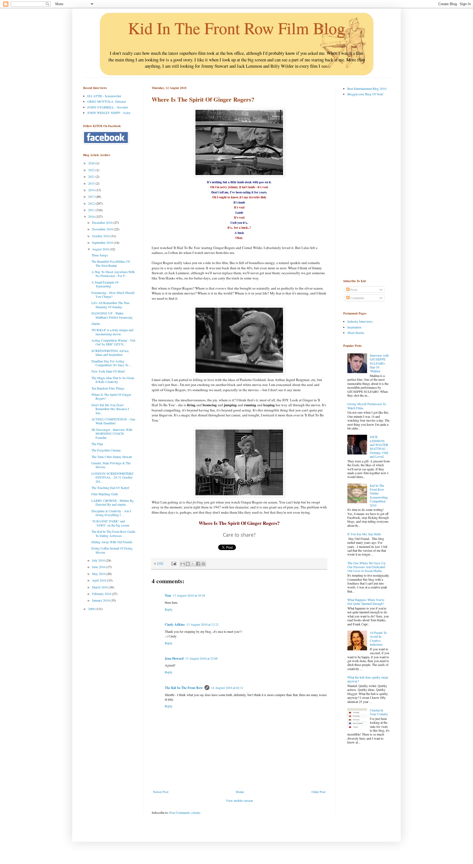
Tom (168, 595)
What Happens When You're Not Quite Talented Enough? (365, 601)
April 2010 (99, 580)
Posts (353, 289)
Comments (357, 298)
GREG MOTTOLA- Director (106, 101)
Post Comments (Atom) (184, 812)
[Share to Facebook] (198, 564)
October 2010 (101, 236)
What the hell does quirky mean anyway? (367, 679)
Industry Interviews (360, 321)
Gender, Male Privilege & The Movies (111, 465)
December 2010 (102, 222)
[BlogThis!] (188, 564)
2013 (92, 196)
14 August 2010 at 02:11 (227, 687)
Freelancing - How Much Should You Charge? (112, 294)
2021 (92, 176)
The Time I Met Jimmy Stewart (111, 456)
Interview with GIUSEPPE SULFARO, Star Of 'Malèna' (379, 363)
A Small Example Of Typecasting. (105, 284)
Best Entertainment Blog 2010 (366, 88)
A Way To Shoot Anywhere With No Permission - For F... (113, 274)
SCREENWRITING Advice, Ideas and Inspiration (110, 352)
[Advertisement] (365, 187)
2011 (92, 210)
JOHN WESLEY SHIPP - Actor (108, 112)
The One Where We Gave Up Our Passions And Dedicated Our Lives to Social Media (366, 567)
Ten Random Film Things (108, 388)
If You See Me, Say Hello (364, 534)
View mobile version (239, 800)
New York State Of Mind (108, 371)
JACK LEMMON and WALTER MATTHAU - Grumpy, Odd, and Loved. (379, 446)
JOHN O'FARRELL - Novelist (107, 107)
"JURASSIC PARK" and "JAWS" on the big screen (110, 523)
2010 (92, 216)
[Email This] (182, 564)
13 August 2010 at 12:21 (202, 624)
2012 (92, 203)
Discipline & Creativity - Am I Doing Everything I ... (111, 513)
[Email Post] (173, 563)
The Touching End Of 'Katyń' (110, 487)
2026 (92, 163)
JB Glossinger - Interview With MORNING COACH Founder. (111, 433)
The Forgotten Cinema (105, 450)
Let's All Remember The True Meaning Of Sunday (110, 305)
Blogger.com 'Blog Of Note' (365, 94)
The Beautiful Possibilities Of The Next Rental (110, 263)
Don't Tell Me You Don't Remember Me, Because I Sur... (110, 409)
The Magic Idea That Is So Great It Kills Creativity (112, 380)
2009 (92, 608)
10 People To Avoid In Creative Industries (378, 638)
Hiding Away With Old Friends (111, 542)
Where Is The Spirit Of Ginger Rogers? (111, 396)
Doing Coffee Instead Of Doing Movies (111, 550)
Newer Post (160, 791)
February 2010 (102, 593)
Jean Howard (174, 658)
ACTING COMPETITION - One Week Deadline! (113, 421)
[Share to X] (193, 564)
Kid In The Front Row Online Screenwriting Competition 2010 (379, 495)
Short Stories (355, 332)
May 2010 (99, 573)
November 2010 (103, 229)
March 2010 (100, 587)
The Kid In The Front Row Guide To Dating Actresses (113, 533)
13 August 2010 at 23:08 (201, 658)
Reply (168, 609)
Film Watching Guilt (104, 494)
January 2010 (101, 600)
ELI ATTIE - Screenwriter (104, 96)
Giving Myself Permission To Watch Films (366, 406)
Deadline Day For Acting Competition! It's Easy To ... (111, 363)
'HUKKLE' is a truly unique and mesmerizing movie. (112, 332)
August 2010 (101, 249)
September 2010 (103, 242)
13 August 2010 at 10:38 (189, 595)
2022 (92, 170)
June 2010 (99, 567)
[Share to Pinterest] (203, 564)
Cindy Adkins (175, 624)
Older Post (318, 791)
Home (240, 791)
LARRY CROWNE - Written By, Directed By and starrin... (112, 502)
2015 (92, 183)
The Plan (97, 444)
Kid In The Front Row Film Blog (236, 28)
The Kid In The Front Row (184, 687)
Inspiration (354, 327)
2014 (92, 190)
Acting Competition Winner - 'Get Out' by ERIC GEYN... (113, 342)
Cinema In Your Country (379, 712)
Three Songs (99, 255)
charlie (95, 323)
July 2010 (99, 560)
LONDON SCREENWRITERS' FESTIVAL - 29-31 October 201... (112, 477)
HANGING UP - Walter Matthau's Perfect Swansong (111, 315)
